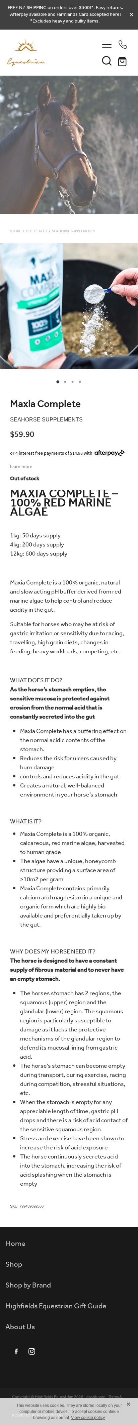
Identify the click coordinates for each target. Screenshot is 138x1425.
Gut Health (36, 231)
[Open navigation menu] (107, 44)
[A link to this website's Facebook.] (16, 1351)
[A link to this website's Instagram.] (32, 1351)
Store (15, 231)
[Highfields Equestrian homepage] (53, 52)
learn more (21, 466)
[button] (107, 60)
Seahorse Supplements (73, 231)
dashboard (96, 1397)
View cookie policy (88, 1417)
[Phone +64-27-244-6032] (123, 44)
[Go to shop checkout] (123, 60)
